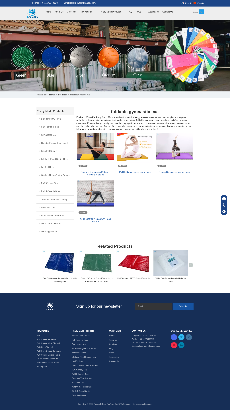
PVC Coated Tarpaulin (46, 339)
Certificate (113, 344)
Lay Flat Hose (47, 167)
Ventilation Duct (48, 207)
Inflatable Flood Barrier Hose (54, 159)
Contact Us (114, 361)
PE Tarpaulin (41, 366)
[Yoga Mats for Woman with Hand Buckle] (95, 193)
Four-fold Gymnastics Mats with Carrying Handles (95, 173)
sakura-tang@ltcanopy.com (148, 346)
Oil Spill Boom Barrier (51, 223)
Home (111, 336)
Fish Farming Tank (50, 127)
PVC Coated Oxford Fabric (48, 355)
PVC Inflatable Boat (50, 191)
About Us (113, 340)
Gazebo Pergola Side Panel (54, 143)
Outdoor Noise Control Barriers (55, 175)
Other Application (49, 232)
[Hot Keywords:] (201, 11)
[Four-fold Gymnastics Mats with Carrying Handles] (95, 146)
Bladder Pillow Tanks (51, 119)
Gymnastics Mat (48, 135)
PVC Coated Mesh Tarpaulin (48, 343)
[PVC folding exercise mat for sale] (135, 148)
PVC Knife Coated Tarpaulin (48, 351)
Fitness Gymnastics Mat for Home (174, 172)
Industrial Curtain (49, 151)
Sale (38, 335)
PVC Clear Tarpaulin (45, 347)
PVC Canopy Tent (49, 183)
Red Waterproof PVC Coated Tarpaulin (133, 278)
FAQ (111, 348)
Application (114, 357)
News (111, 353)
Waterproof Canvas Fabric (47, 362)
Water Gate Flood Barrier (53, 215)
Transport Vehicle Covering (54, 199)
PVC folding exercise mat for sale (135, 172)
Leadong (139, 404)
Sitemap (147, 404)
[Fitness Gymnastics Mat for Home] (174, 146)
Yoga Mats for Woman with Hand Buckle (95, 220)
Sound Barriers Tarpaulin (47, 359)
